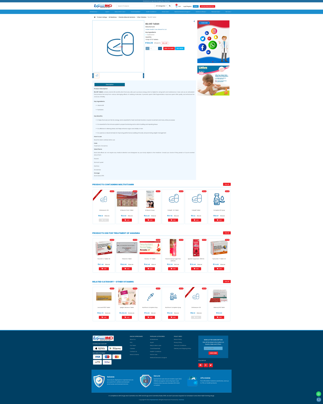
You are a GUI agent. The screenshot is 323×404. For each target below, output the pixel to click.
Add (128, 220)
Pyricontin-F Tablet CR (219, 259)
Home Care (153, 354)
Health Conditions (155, 351)
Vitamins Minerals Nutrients (127, 17)
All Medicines (94, 12)
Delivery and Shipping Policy (182, 348)
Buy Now (180, 48)
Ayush (152, 342)
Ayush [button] (107, 12)
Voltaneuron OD (104, 210)
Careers (132, 348)
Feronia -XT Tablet (150, 259)
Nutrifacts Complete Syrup (173, 307)
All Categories (160, 6)
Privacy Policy (178, 342)
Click (172, 1)
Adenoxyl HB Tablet (219, 307)
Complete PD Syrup (219, 210)
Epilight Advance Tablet (127, 307)
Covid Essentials (155, 348)
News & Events (134, 354)
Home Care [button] (165, 12)
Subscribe (213, 353)
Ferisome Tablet (127, 259)
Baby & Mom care (155, 345)
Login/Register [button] (187, 6)
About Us (133, 339)
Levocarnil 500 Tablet (104, 307)
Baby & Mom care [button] (120, 12)
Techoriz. (181, 400)
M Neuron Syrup (150, 210)
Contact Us (133, 351)
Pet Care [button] (228, 12)
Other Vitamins (141, 17)
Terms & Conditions (180, 345)
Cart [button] (178, 6)
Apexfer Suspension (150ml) (196, 259)
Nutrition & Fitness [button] (200, 12)
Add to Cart (169, 48)
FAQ (131, 342)
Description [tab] (109, 84)
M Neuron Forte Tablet (126, 210)
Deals (195, 6)
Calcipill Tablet (196, 210)
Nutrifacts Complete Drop (150, 307)
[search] (170, 6)
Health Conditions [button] (151, 12)
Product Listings (102, 17)
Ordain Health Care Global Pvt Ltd (155, 29)
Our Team (133, 345)
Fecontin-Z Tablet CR (104, 259)
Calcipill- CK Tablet (173, 210)
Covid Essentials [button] (135, 12)
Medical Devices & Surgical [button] (182, 12)
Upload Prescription (207, 6)
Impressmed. (154, 400)
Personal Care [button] (215, 12)
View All (227, 184)
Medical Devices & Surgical (158, 357)
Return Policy (178, 339)
